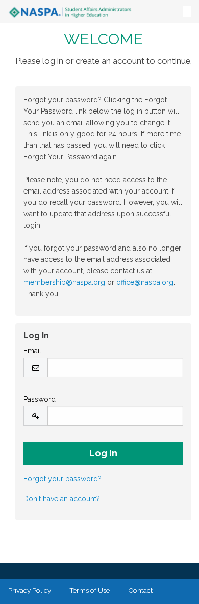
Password (39, 399)
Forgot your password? (62, 479)
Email (32, 351)
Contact (140, 590)
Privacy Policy (29, 590)
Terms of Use (89, 590)
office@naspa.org (144, 282)
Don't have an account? (61, 499)
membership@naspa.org (64, 282)
